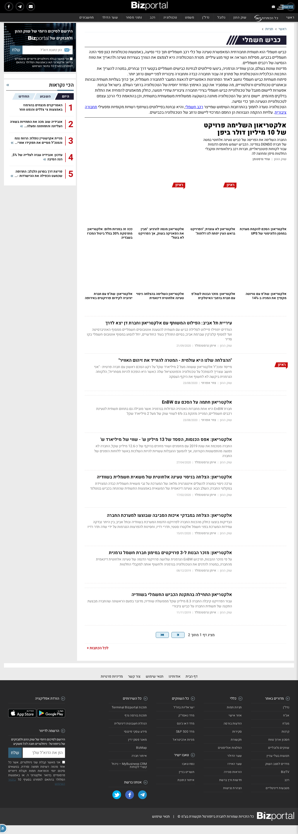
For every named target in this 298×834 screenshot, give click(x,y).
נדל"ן (205, 17)
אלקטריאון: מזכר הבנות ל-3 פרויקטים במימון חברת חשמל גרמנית (170, 553)
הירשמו (288, 7)
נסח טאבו (188, 764)
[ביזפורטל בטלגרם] (20, 6)
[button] (3, 828)
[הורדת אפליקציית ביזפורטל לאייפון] (22, 716)
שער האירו (235, 764)
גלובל (222, 17)
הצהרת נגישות (232, 788)
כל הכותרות (270, 18)
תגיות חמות (234, 707)
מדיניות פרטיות (112, 676)
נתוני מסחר (134, 17)
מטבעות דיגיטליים (277, 788)
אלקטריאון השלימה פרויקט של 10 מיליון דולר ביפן (245, 129)
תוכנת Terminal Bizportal (129, 707)
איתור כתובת (186, 780)
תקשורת (236, 739)
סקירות (237, 731)
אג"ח (286, 715)
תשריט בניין (187, 772)
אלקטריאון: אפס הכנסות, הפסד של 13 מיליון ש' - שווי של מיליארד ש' (166, 439)
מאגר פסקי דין (137, 739)
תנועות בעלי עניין (278, 756)
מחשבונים (86, 17)
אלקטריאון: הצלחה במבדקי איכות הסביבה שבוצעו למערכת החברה (169, 515)
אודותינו (174, 676)
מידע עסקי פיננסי (135, 731)
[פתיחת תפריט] (280, 7)
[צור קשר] (31, 6)
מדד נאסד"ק (186, 715)
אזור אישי (235, 715)
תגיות (269, 29)
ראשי (290, 17)
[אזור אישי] (273, 7)
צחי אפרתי (208, 383)
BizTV (285, 772)
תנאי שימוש (154, 676)
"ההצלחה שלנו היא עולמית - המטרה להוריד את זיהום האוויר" (175, 360)
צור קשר (134, 676)
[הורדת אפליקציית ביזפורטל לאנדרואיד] (51, 716)
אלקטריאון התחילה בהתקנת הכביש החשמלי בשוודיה (182, 595)
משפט (189, 17)
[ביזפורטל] (149, 6)
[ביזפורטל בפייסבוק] (9, 6)
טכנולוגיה (170, 17)
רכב (152, 17)
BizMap (141, 747)
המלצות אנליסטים (230, 747)
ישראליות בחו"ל (184, 707)
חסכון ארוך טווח (278, 739)
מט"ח (286, 723)
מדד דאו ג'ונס (186, 723)
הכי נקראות (61, 85)
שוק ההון (239, 17)
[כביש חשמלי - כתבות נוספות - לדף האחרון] (162, 635)
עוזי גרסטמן (261, 159)
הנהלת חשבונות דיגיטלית (130, 723)
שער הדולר (110, 17)
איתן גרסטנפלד (205, 345)
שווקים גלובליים (278, 747)
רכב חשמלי (194, 107)
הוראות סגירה (233, 772)
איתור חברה (139, 756)
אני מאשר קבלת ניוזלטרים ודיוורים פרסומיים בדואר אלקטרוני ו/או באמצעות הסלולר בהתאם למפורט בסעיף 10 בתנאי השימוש (44, 62)
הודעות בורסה (233, 723)
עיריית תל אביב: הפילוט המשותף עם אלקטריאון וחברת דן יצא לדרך (168, 323)
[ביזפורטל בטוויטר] (116, 794)
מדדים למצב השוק (277, 764)
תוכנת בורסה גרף (136, 715)
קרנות (285, 731)
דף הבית (191, 676)
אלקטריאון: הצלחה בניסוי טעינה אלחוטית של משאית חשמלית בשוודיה (164, 477)
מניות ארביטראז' (184, 739)
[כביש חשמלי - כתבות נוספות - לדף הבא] (178, 635)
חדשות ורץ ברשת (230, 780)
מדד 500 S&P (185, 731)
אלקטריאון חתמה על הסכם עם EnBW (197, 402)
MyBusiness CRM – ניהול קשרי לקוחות (129, 765)
